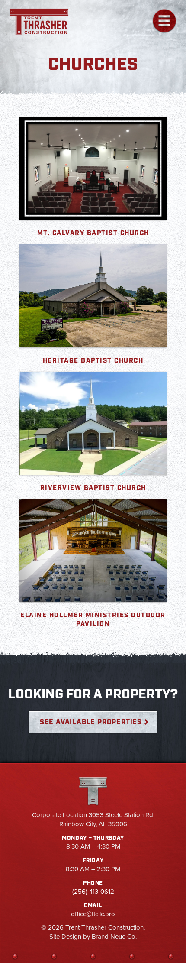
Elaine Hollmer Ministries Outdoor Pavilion (93, 620)
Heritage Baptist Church (93, 361)
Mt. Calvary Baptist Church (93, 233)
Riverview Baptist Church (93, 488)
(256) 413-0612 (93, 891)
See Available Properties (91, 722)
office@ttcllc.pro (93, 914)
